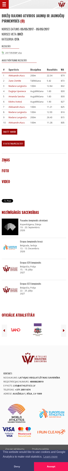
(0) (22, 21)
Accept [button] (51, 466)
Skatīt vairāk (9, 131)
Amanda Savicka (17, 96)
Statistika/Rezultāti (13, 143)
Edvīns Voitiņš (15, 101)
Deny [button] (17, 466)
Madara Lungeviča (18, 86)
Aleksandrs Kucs (17, 75)
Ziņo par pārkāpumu (14, 448)
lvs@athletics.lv (24, 385)
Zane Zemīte (15, 80)
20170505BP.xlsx (13, 52)
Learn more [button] (50, 456)
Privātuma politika (40, 448)
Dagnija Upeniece (17, 91)
